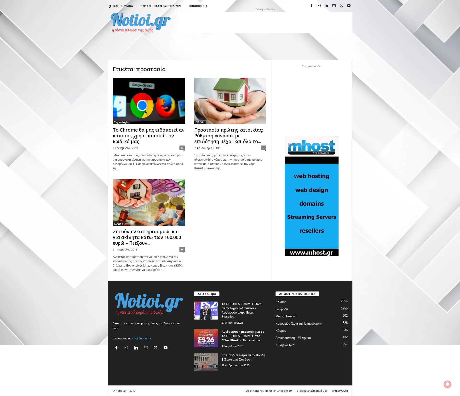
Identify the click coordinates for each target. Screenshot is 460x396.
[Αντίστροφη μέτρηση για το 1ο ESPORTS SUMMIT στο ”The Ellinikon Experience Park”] (206, 338)
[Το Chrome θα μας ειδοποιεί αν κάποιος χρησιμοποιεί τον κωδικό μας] (149, 101)
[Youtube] (349, 5)
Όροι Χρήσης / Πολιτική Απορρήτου (269, 390)
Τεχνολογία (121, 122)
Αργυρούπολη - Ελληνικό (293, 338)
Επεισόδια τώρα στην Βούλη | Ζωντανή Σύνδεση (243, 357)
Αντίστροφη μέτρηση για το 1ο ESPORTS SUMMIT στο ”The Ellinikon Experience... (243, 335)
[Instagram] (319, 5)
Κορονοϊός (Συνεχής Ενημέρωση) (299, 323)
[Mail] (334, 5)
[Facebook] (312, 5)
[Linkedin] (326, 5)
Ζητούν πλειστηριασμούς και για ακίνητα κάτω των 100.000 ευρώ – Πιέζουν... (147, 237)
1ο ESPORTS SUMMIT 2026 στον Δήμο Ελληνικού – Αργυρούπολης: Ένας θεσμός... (241, 310)
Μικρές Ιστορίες (286, 316)
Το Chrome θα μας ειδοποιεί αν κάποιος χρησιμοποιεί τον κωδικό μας (148, 136)
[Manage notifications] (447, 384)
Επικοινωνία (198, 6)
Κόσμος (281, 330)
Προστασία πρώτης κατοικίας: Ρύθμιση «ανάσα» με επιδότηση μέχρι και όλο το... (228, 136)
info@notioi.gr (141, 338)
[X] (341, 5)
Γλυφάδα (282, 309)
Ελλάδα (200, 122)
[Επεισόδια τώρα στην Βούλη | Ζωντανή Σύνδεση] (206, 362)
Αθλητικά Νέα (285, 345)
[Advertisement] (265, 22)
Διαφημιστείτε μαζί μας (312, 390)
